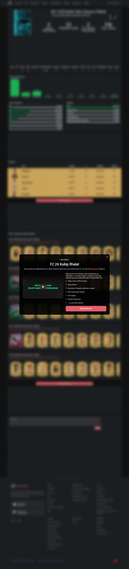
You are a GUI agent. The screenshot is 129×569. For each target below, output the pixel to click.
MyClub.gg (92, 269)
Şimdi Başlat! (86, 309)
